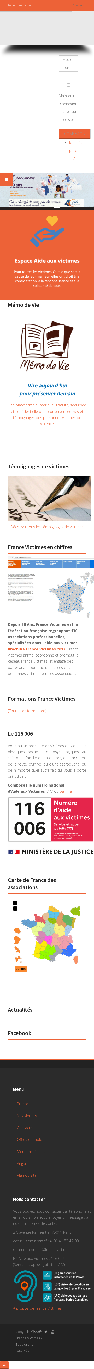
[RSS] (32, 1331)
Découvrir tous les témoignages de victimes (47, 526)
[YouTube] (51, 1331)
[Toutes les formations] (27, 710)
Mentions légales (31, 1151)
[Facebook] (38, 1331)
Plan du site (27, 1175)
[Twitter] (45, 1331)
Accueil (12, 5)
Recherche (25, 5)
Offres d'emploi (30, 1139)
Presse (22, 1103)
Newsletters (27, 1115)
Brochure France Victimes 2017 (36, 649)
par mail (66, 791)
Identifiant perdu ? (77, 150)
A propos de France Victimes (37, 1308)
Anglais (22, 1163)
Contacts (24, 1127)
